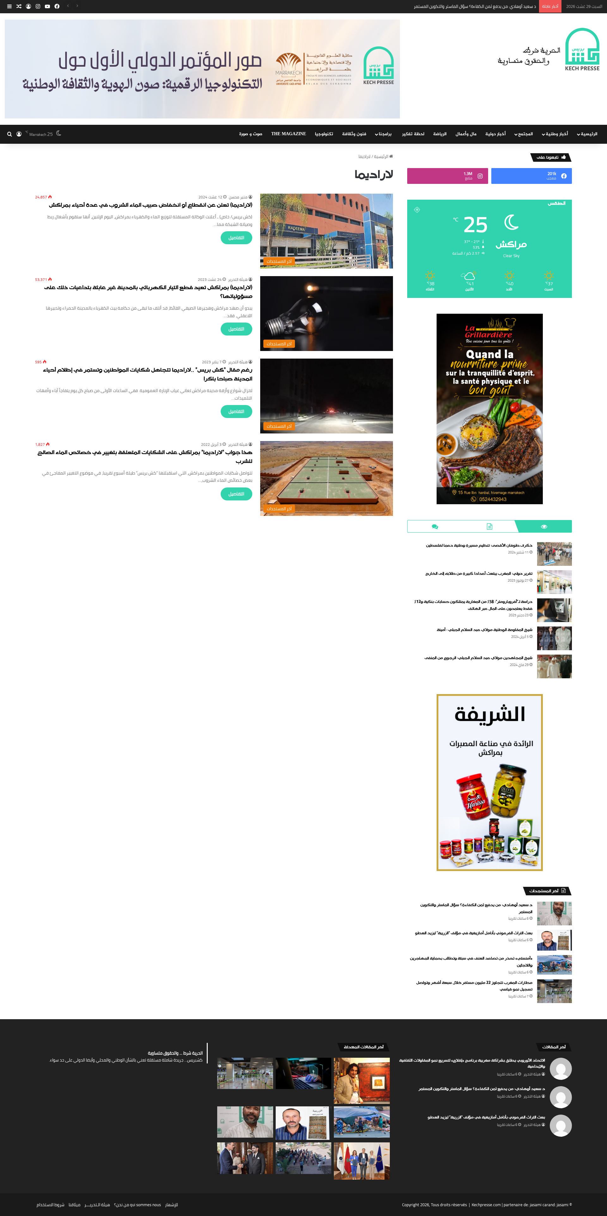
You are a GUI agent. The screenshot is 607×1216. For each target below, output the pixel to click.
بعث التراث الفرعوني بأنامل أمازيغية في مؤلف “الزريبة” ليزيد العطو (479, 6)
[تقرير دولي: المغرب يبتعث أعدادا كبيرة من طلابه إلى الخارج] (554, 582)
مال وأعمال (466, 134)
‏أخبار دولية (495, 134)
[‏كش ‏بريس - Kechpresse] (548, 49)
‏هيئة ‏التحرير (238, 279)
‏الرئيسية (381, 156)
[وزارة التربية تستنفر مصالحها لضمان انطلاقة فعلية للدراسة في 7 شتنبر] (304, 1158)
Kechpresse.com (486, 1204)
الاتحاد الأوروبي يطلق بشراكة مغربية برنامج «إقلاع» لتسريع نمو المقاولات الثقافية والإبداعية (472, 1063)
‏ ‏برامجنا (386, 134)
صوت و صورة (250, 134)
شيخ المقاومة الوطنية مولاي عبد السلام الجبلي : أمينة (484, 629)
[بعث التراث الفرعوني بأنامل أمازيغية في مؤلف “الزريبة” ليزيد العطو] (554, 940)
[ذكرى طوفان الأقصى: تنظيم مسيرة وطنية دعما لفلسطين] (554, 554)
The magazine (288, 134)
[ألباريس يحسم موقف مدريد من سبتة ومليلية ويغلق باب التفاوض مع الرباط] (245, 1158)
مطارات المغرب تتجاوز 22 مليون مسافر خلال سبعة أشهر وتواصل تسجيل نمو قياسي (474, 986)
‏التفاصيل (236, 237)
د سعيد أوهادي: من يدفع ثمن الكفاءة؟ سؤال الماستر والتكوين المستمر (482, 1089)
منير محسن (238, 197)
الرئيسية (589, 134)
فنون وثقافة (354, 134)
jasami (562, 1204)
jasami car (539, 1204)
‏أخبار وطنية (557, 134)
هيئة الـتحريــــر (97, 1204)
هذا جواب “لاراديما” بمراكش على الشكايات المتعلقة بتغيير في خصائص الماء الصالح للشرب (145, 457)
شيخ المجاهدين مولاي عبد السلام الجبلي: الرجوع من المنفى (478, 658)
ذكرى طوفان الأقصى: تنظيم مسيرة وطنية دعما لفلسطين (479, 545)
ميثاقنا (74, 1204)
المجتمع (525, 134)
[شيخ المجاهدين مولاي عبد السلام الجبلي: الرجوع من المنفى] (554, 666)
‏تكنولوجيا (324, 134)
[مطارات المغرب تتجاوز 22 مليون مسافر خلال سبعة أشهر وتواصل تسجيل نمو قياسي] (554, 991)
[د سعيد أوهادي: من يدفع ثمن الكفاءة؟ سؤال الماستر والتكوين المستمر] (554, 913)
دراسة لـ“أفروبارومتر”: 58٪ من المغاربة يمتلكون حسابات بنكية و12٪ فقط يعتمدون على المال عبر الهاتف (473, 605)
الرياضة (440, 134)
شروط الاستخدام (50, 1204)
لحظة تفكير (413, 134)
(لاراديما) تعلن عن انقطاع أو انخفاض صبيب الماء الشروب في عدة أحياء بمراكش (150, 205)
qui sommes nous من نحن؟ (137, 1204)
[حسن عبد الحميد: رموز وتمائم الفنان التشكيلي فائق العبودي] (362, 1081)
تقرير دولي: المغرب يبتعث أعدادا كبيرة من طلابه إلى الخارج (479, 573)
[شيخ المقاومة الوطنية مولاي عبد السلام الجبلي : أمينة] (554, 638)
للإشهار (171, 1204)
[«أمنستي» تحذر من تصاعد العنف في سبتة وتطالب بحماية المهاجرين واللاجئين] (554, 965)
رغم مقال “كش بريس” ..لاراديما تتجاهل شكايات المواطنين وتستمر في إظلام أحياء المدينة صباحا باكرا (147, 375)
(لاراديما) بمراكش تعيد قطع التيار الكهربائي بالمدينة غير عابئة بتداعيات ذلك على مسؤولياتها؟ (148, 292)
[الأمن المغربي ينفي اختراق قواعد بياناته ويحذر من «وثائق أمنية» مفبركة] (304, 1073)
